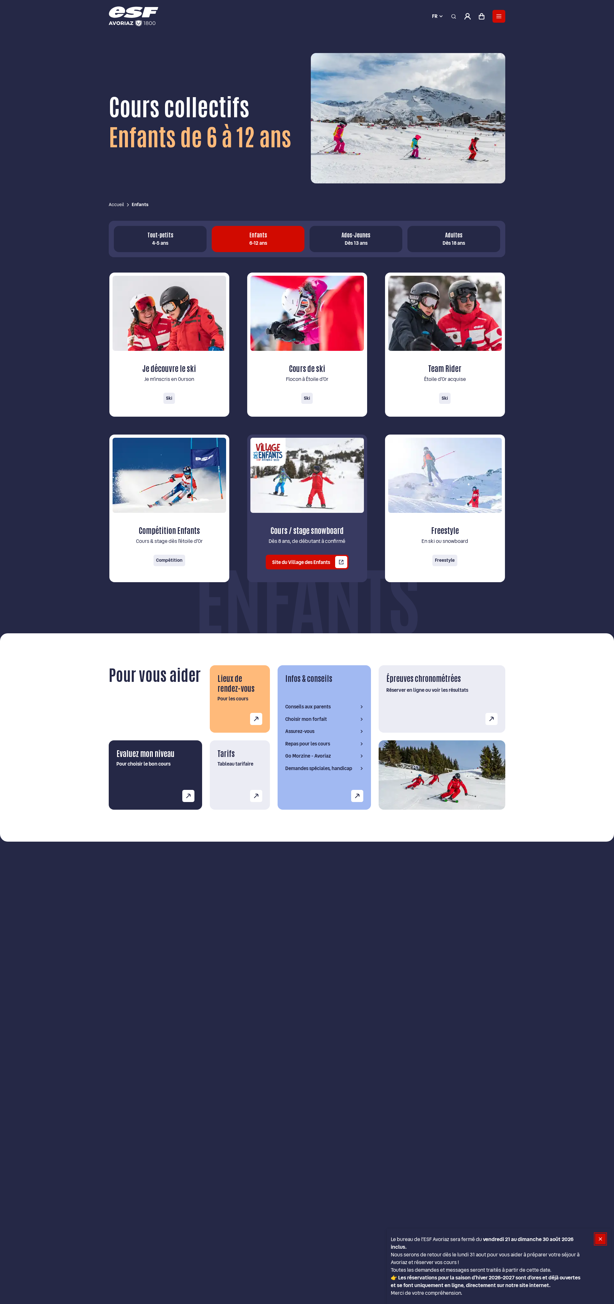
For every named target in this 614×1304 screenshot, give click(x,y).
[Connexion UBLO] (6, 1299)
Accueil (116, 204)
